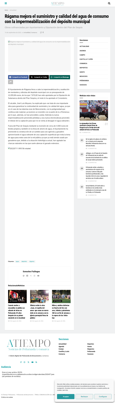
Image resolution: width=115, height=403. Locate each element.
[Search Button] (109, 3)
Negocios (83, 76)
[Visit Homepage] (57, 3)
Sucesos (83, 85)
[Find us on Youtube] (32, 362)
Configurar (103, 397)
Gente (82, 72)
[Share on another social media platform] (10, 82)
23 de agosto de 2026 (15, 321)
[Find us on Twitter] (28, 362)
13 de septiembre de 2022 (13, 32)
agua (17, 261)
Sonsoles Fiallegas (31, 271)
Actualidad (13, 10)
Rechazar (84, 397)
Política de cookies (7, 397)
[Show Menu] (6, 3)
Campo (82, 55)
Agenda (83, 51)
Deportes (84, 68)
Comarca (34, 32)
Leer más (65, 390)
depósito (24, 261)
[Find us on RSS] (36, 362)
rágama (31, 261)
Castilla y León (86, 59)
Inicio (6, 10)
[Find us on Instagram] (24, 362)
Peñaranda (84, 80)
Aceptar (66, 397)
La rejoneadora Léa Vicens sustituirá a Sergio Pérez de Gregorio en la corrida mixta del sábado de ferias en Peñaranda (89, 126)
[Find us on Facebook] (20, 362)
